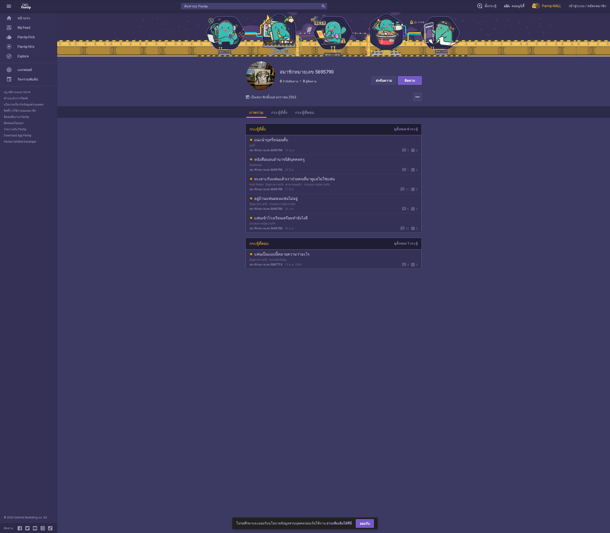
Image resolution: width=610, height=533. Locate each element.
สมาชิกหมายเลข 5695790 (265, 150)
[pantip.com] (26, 6)
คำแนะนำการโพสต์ (16, 98)
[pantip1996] (36, 528)
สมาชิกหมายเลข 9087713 (265, 264)
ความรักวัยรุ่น (277, 259)
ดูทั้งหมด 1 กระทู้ (406, 243)
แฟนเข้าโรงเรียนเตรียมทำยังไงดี (281, 218)
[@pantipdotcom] (43, 528)
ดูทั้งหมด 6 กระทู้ (406, 129)
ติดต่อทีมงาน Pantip (16, 117)
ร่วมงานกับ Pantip (15, 129)
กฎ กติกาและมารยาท (17, 92)
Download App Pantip (17, 135)
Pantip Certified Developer (20, 141)
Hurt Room (256, 184)
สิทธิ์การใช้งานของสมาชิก (20, 110)
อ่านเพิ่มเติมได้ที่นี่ (339, 523)
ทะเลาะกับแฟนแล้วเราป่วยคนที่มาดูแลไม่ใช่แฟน (294, 179)
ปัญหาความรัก (274, 184)
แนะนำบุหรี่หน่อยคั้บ (271, 140)
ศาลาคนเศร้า (293, 184)
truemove (255, 165)
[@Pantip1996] (28, 528)
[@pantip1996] (50, 528)
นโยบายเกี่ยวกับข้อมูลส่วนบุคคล (23, 104)
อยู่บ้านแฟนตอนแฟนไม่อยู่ (276, 198)
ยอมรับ (365, 523)
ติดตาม (410, 80)
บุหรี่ (252, 145)
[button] (8, 6)
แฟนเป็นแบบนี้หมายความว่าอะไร (282, 254)
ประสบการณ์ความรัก (317, 184)
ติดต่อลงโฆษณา (14, 123)
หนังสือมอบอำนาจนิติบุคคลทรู (279, 159)
